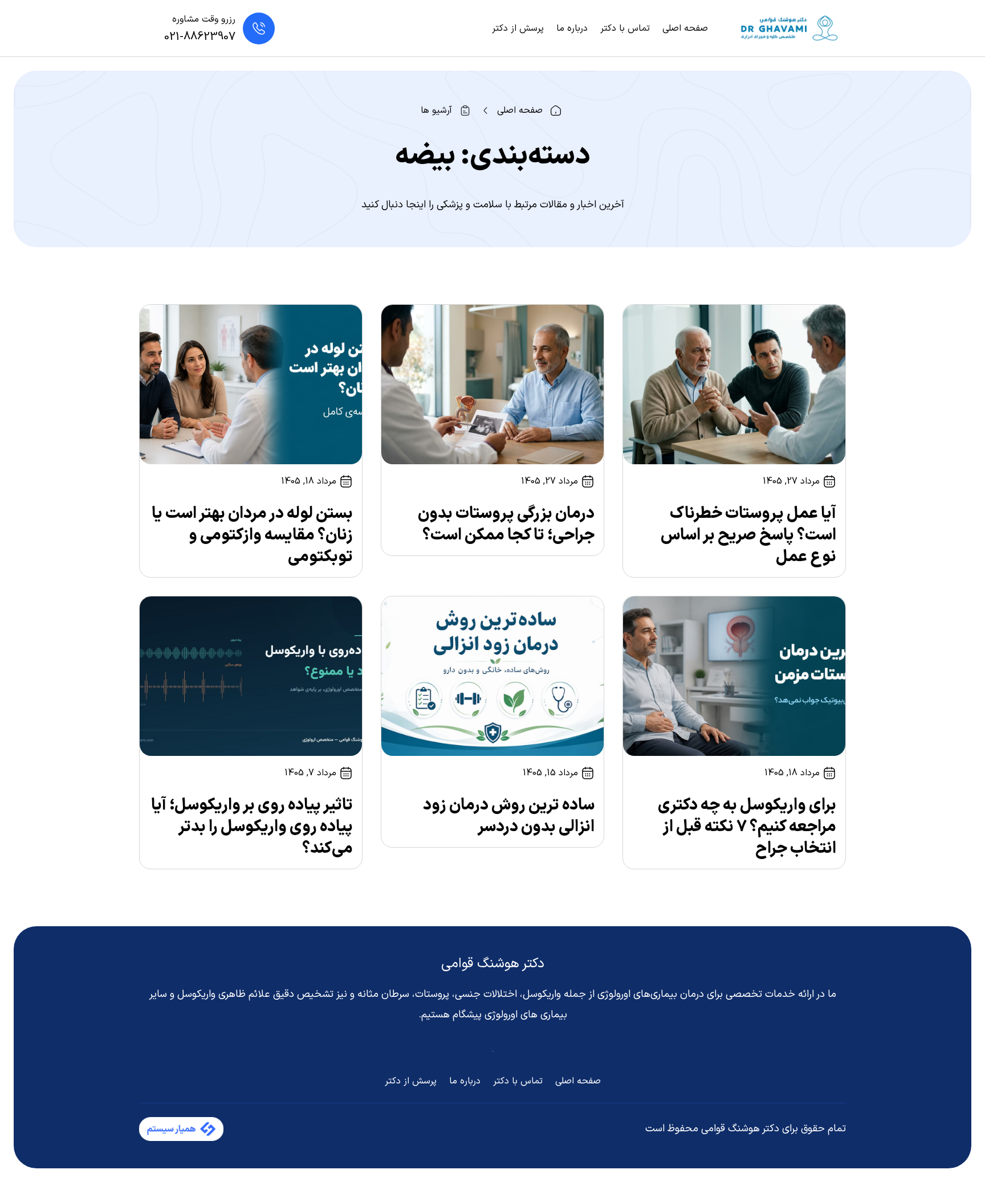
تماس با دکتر (625, 28)
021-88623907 (199, 37)
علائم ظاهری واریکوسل (223, 994)
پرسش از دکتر (518, 28)
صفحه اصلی (685, 28)
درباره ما (572, 28)
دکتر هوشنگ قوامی (492, 964)
